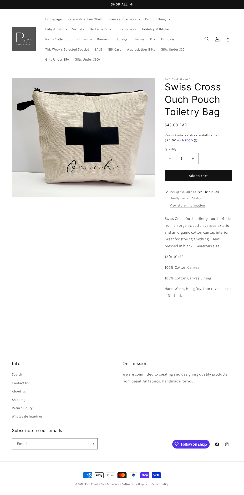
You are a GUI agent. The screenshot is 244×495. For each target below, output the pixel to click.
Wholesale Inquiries (27, 416)
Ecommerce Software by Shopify (127, 484)
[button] (124, 19)
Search (17, 374)
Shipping (18, 399)
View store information (187, 205)
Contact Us (20, 383)
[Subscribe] (92, 443)
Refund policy (160, 484)
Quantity (171, 149)
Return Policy (22, 408)
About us (19, 391)
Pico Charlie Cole (95, 484)
